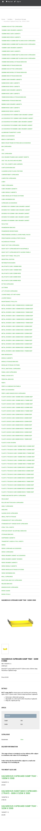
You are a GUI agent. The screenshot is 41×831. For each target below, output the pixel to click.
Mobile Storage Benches (9, 361)
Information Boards (8, 263)
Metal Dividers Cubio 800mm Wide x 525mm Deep (16, 344)
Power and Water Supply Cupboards (13, 495)
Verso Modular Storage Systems (12, 569)
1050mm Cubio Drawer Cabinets (11, 30)
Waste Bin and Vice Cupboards (11, 580)
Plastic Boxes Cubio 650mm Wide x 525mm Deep (16, 421)
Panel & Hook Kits (7, 375)
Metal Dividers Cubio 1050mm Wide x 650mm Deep (17, 308)
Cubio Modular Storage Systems (12, 196)
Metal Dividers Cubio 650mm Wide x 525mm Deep (16, 333)
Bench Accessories (8, 136)
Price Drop (5, 499)
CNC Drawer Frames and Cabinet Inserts (15, 157)
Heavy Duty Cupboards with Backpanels (15, 248)
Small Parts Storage (8, 516)
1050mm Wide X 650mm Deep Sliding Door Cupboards (18, 44)
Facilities (4, 224)
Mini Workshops (6, 354)
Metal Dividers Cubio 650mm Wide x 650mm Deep (16, 337)
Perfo (3, 382)
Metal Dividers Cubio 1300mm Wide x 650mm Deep (17, 319)
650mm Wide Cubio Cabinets (10, 93)
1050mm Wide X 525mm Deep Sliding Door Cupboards (18, 40)
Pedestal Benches (7, 379)
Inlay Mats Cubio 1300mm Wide (11, 270)
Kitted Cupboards (7, 284)
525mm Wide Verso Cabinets (10, 86)
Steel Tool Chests (7, 527)
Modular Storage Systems (10, 365)
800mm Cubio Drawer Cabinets (11, 104)
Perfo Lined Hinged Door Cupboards (13, 393)
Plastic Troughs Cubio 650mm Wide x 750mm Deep (17, 481)
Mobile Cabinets (7, 358)
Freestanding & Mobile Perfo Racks (13, 238)
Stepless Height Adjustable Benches (13, 531)
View (21, 739)
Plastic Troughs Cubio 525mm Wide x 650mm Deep (17, 471)
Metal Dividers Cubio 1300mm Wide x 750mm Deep (17, 322)
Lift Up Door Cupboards (9, 291)
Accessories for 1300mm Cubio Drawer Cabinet (17, 118)
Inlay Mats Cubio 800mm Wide (11, 280)
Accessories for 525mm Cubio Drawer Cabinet (16, 122)
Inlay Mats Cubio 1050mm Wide (11, 266)
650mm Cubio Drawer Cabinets (11, 90)
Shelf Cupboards (7, 506)
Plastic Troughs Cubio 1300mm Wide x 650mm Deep (18, 460)
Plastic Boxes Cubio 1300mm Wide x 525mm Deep (17, 404)
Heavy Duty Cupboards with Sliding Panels (15, 252)
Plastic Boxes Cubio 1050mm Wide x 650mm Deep (17, 397)
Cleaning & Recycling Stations (12, 171)
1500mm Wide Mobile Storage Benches (14, 62)
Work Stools (5, 594)
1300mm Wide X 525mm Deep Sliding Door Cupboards (18, 55)
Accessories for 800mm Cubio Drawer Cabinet (16, 129)
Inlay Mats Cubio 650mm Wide (11, 277)
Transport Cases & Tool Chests (12, 541)
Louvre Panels (6, 298)
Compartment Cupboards (10, 174)
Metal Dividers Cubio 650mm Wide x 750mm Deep (16, 340)
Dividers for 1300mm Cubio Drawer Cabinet (15, 210)
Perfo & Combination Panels (11, 386)
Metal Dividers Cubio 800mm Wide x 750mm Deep (16, 351)
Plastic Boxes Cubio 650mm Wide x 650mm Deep (16, 425)
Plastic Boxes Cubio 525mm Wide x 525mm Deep (16, 414)
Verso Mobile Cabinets (9, 566)
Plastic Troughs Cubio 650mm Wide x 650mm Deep (17, 478)
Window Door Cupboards (9, 587)
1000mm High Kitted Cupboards (11, 26)
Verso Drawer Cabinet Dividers (11, 559)
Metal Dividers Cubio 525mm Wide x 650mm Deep (16, 330)
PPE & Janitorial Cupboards (10, 368)
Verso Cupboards (7, 552)
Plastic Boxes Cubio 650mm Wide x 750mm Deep (16, 428)
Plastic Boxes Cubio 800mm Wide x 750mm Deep (16, 439)
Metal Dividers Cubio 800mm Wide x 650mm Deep (16, 347)
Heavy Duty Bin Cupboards (10, 245)
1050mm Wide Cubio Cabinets (10, 33)
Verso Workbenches (8, 573)
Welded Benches (6, 583)
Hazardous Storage (8, 241)
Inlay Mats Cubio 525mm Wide (11, 273)
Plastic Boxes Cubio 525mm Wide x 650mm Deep (16, 418)
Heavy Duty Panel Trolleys (10, 256)
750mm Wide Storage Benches (11, 100)
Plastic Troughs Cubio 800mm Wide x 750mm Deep (17, 492)
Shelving (4, 509)
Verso (3, 545)
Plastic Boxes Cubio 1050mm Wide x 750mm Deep (17, 400)
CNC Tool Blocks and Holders (11, 160)
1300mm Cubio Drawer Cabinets (11, 47)
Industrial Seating (7, 259)
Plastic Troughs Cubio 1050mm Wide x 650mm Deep (18, 449)
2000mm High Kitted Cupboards (11, 69)
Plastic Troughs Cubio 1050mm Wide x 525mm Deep (18, 446)
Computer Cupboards (8, 178)
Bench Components (8, 139)
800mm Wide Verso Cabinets (10, 111)
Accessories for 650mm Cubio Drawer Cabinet (16, 125)
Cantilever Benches (8, 167)
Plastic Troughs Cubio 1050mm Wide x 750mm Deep (18, 453)
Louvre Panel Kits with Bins (10, 294)
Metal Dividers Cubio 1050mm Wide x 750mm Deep (17, 312)
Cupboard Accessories (9, 203)
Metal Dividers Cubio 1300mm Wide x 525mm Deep (17, 315)
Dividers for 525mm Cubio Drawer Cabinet (15, 213)
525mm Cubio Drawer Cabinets (11, 79)
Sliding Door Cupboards (9, 513)
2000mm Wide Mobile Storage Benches (14, 72)
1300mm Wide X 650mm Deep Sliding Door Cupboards (18, 58)
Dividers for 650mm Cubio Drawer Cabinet (15, 217)
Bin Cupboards (6, 146)
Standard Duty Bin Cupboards (11, 520)
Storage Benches (7, 534)
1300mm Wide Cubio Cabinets (10, 51)
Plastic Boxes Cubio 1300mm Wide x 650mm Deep (17, 407)
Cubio (3, 182)
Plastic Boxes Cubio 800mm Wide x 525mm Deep (16, 432)
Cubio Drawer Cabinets (9, 189)
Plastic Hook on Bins (8, 442)
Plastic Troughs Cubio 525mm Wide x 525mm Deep (17, 467)
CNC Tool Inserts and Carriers (11, 164)
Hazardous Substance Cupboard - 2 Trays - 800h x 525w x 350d (19, 792)
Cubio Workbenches (8, 199)
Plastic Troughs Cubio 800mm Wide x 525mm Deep (17, 485)
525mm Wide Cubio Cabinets (10, 83)
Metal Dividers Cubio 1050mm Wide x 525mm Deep (17, 305)
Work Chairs (5, 590)
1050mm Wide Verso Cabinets (10, 37)
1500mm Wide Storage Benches (11, 65)
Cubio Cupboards (7, 185)
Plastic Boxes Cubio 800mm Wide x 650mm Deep (16, 435)
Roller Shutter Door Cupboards (12, 502)
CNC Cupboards (6, 153)
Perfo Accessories (7, 390)
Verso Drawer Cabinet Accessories (13, 555)
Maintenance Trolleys (9, 301)
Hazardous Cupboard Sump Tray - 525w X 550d (19, 807)
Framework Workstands (9, 231)
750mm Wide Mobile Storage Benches (13, 97)
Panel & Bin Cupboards (9, 372)
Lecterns (4, 287)
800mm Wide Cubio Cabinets (10, 107)
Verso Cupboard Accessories (11, 548)
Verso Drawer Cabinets (9, 562)
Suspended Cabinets (8, 538)
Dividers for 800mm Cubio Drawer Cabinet (15, 220)
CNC (2, 150)
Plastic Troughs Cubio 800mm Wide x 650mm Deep (17, 488)
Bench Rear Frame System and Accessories (16, 143)
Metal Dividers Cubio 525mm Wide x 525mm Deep (16, 326)
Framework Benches (8, 227)
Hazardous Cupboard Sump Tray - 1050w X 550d (19, 777)
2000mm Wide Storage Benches (11, 76)
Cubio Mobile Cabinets (9, 192)
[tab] (20, 26)
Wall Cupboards (7, 576)
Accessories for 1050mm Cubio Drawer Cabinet (17, 114)
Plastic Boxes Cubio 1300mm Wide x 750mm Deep (17, 411)
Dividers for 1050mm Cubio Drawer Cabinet (15, 206)
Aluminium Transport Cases (11, 132)
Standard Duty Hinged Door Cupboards (14, 523)
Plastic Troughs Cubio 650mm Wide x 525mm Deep (17, 474)
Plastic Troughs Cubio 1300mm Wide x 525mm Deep (18, 457)
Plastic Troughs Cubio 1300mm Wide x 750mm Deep (18, 464)
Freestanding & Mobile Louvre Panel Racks (15, 234)
